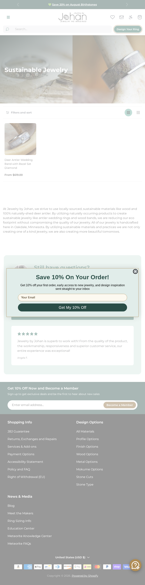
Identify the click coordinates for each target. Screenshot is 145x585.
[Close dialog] (135, 271)
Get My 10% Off (72, 307)
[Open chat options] (135, 565)
